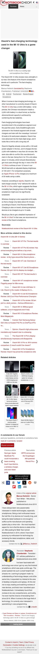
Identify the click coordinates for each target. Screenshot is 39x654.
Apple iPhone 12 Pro (11, 173)
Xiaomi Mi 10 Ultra (7, 236)
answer (19, 441)
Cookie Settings (19, 645)
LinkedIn (33, 607)
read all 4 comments (8, 441)
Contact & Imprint (11, 642)
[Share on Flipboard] (14, 487)
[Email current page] (25, 487)
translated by (19, 88)
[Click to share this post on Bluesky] (19, 483)
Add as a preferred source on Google (21, 477)
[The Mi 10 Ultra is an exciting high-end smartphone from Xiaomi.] (19, 60)
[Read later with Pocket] (35, 483)
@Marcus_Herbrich (29, 543)
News (22, 6)
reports (21, 181)
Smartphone (7, 97)
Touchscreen (17, 94)
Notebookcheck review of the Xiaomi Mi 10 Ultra (19, 228)
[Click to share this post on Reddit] (30, 483)
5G (4, 94)
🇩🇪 (30, 91)
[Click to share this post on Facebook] (8, 483)
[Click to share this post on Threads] (13, 483)
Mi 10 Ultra (9, 107)
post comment (8, 445)
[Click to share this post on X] (24, 483)
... (36, 6)
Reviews (13, 6)
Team (21, 642)
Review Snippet (28, 94)
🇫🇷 (32, 91)
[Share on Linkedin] (19, 487)
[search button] (31, 2)
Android (8, 94)
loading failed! (5, 624)
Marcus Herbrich (23, 496)
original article (31, 493)
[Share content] (3, 482)
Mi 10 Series (20, 236)
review (4, 220)
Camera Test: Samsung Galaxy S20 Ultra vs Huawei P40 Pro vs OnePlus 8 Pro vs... (18, 323)
